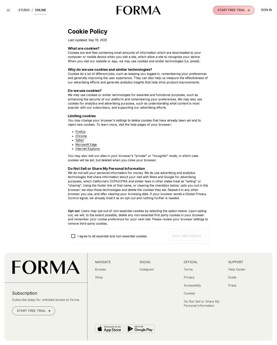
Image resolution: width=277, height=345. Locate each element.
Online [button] (40, 10)
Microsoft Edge (86, 144)
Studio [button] (24, 10)
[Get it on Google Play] (140, 329)
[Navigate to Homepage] (138, 10)
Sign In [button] (266, 10)
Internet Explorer (87, 149)
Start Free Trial (231, 10)
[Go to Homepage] (46, 273)
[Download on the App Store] (109, 329)
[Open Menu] (8, 10)
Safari (79, 140)
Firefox (80, 132)
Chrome (81, 136)
